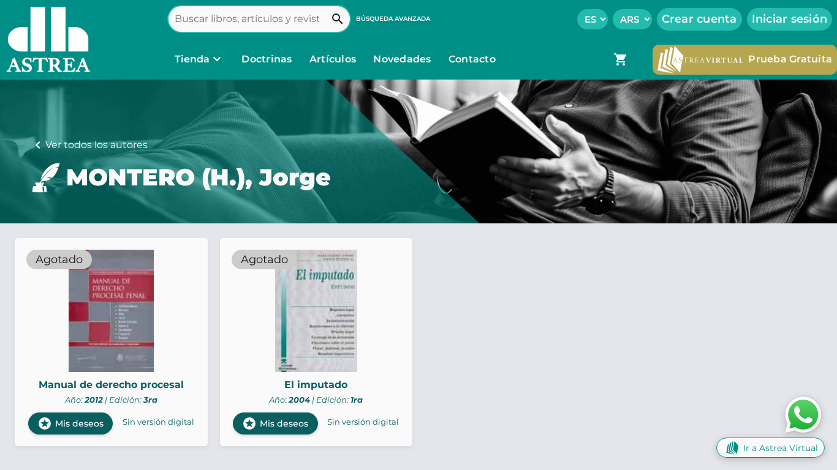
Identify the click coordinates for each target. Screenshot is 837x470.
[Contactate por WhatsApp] (803, 414)
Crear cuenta (699, 19)
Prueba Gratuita (790, 59)
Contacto (472, 59)
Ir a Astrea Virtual (780, 447)
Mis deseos (70, 423)
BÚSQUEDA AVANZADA (393, 19)
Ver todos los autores (96, 145)
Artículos (334, 59)
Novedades (403, 59)
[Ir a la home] (45, 39)
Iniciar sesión (790, 19)
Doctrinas (267, 59)
